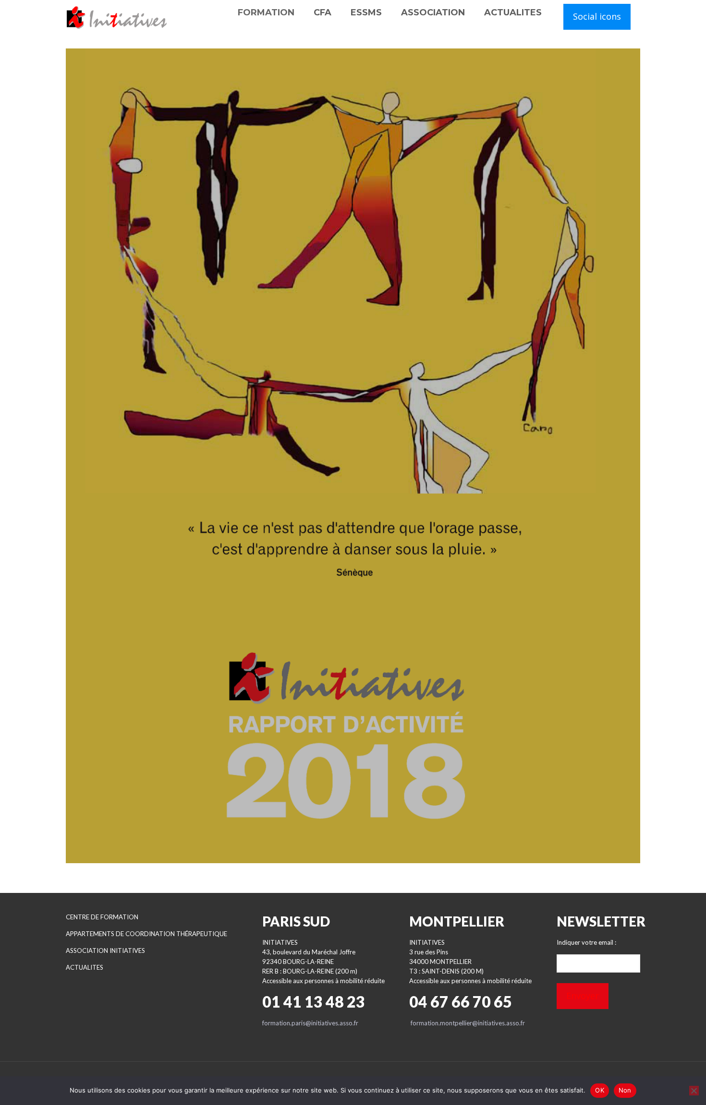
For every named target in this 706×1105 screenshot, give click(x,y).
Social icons (597, 16)
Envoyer (582, 995)
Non (625, 1090)
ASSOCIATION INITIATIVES (105, 950)
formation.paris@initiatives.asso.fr (310, 1023)
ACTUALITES (84, 967)
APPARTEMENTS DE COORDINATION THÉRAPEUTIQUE (146, 934)
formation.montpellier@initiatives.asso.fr (468, 1023)
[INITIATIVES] (117, 17)
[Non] (694, 1090)
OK (599, 1090)
